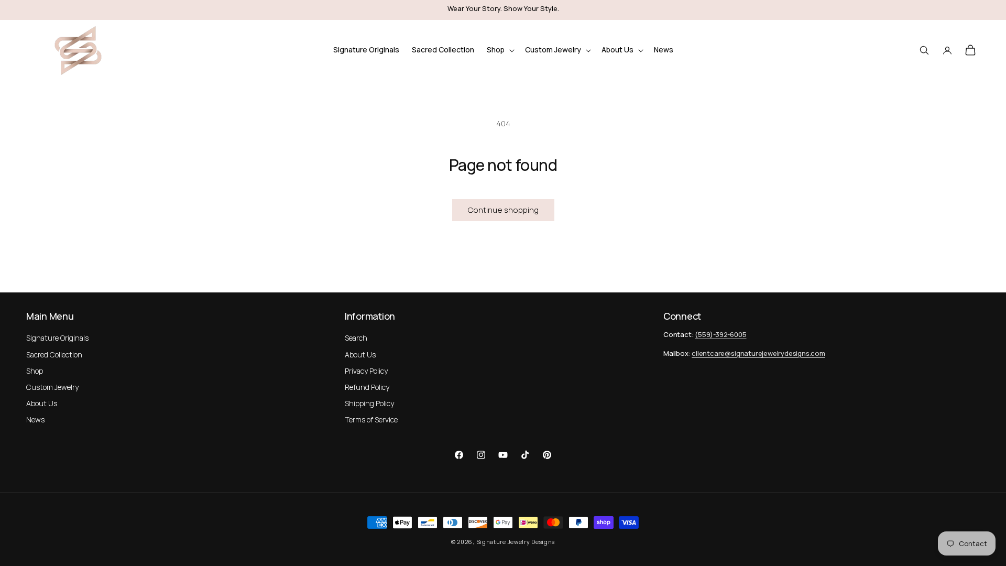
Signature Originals (57, 338)
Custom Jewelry (52, 387)
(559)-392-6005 (720, 334)
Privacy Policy (366, 371)
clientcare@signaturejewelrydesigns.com (758, 353)
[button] (499, 50)
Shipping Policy (369, 403)
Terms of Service (371, 419)
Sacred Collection (54, 355)
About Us (41, 403)
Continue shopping (503, 209)
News (35, 419)
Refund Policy (367, 387)
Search (356, 338)
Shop (34, 371)
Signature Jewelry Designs (515, 542)
